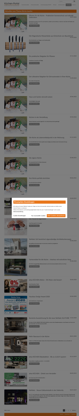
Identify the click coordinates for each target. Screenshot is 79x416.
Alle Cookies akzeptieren (56, 215)
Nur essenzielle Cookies (38, 215)
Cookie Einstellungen (19, 215)
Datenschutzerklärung (18, 211)
